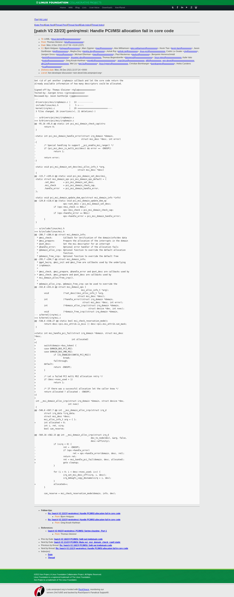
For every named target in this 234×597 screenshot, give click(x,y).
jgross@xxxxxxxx (64, 54)
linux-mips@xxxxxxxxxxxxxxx (168, 57)
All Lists (43, 19)
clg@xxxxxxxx (190, 51)
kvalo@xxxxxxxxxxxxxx (53, 60)
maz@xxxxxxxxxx (104, 48)
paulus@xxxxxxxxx (140, 54)
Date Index (85, 25)
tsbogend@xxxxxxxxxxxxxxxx (138, 57)
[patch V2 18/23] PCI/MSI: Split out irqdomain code (78, 539)
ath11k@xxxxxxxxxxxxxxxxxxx (55, 63)
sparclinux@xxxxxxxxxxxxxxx (131, 60)
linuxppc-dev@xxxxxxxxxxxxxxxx (86, 57)
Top (36, 19)
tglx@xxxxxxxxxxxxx (74, 42)
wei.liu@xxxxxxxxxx (88, 63)
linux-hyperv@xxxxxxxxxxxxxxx (113, 63)
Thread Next (73, 25)
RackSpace (83, 589)
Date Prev (39, 25)
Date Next (49, 25)
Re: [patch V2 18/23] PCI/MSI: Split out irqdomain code (86, 545)
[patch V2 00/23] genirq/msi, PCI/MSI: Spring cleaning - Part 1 (77, 531)
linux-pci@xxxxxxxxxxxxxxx (152, 51)
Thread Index (97, 25)
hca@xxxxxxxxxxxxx (51, 67)
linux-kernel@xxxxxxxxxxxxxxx (66, 39)
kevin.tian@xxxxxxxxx (181, 48)
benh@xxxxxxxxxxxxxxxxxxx (55, 57)
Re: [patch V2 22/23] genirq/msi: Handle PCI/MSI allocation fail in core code (84, 513)
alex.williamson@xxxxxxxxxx (144, 48)
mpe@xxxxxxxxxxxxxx (103, 54)
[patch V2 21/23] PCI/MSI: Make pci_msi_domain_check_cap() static (87, 542)
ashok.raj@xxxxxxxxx (128, 51)
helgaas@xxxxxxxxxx (70, 48)
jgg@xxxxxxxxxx (60, 51)
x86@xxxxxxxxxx (153, 60)
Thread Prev (61, 25)
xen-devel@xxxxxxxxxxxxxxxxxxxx (178, 60)
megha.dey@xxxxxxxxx (93, 51)
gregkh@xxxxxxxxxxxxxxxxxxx (101, 60)
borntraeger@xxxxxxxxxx (162, 63)
